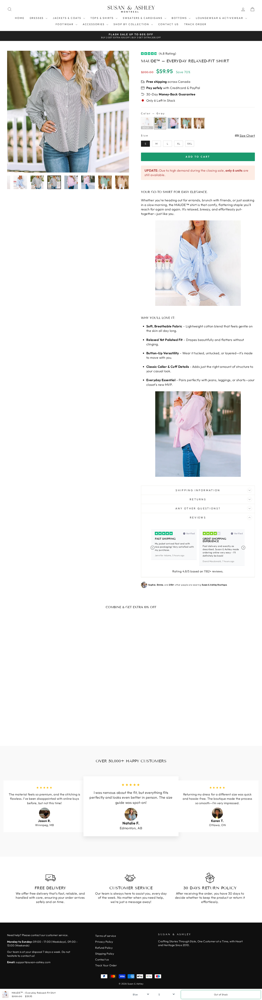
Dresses (37, 18)
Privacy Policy (104, 941)
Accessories (94, 24)
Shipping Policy (104, 953)
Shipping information (198, 490)
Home (19, 18)
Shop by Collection (132, 24)
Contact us (168, 24)
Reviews (198, 517)
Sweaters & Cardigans (143, 18)
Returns (198, 499)
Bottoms (180, 18)
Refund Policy (104, 947)
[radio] (147, 123)
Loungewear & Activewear (220, 18)
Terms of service (105, 936)
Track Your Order (106, 965)
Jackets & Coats (67, 18)
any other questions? (197, 508)
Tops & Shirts (102, 18)
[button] (243, 548)
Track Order (195, 24)
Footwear (65, 24)
